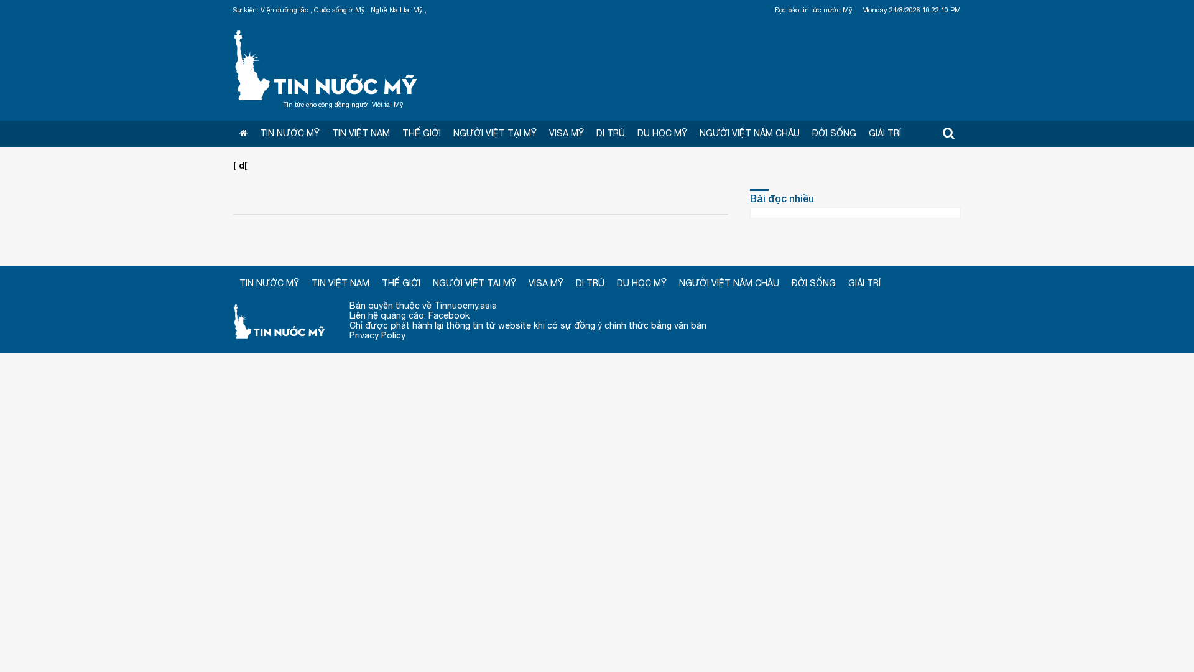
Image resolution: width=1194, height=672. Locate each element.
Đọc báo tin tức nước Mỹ (814, 10)
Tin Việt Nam (361, 133)
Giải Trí (885, 133)
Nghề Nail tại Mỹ (397, 10)
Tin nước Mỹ (326, 63)
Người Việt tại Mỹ (495, 133)
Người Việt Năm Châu (750, 133)
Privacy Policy (377, 335)
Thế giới (421, 133)
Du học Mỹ (662, 133)
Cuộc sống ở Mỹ (339, 10)
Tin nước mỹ (279, 321)
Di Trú (610, 133)
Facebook (449, 315)
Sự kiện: (246, 10)
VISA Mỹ (566, 133)
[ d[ (240, 165)
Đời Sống (834, 133)
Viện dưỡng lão (284, 10)
